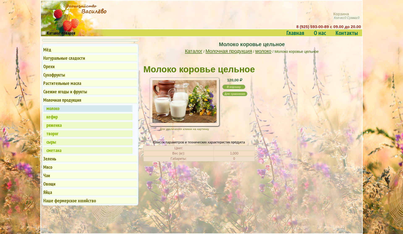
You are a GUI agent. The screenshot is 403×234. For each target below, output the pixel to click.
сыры (51, 142)
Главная (295, 33)
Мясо (47, 167)
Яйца (47, 192)
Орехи (49, 66)
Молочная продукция (228, 51)
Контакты (347, 33)
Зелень (49, 159)
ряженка (54, 125)
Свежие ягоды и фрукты (65, 91)
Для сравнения (235, 93)
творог (52, 133)
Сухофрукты (54, 75)
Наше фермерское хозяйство (69, 201)
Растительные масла (62, 83)
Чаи (46, 175)
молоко (263, 51)
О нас (320, 33)
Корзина (346, 16)
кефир (52, 117)
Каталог (193, 51)
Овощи (49, 184)
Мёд (47, 50)
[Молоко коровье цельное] (184, 121)
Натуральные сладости (64, 58)
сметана (53, 150)
